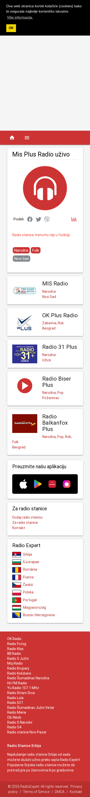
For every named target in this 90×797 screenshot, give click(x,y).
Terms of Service (36, 791)
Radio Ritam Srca (21, 693)
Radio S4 (14, 727)
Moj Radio (15, 663)
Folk (35, 250)
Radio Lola (15, 698)
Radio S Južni (18, 658)
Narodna (21, 250)
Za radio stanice (25, 522)
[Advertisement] (45, 83)
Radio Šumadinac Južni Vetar (30, 707)
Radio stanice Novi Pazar (26, 732)
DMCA (59, 791)
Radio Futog (16, 644)
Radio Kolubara (19, 673)
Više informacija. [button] (20, 17)
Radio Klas (15, 649)
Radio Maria (16, 712)
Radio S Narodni (19, 722)
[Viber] (47, 219)
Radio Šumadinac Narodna (28, 678)
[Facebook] (30, 219)
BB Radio (14, 653)
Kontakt (18, 528)
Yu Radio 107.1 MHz (23, 688)
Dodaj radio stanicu (27, 517)
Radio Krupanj (18, 668)
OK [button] (11, 28)
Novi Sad (21, 258)
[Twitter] (38, 219)
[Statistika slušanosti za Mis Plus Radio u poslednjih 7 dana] (74, 219)
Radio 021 (15, 702)
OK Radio (14, 638)
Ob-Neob (14, 717)
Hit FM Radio (17, 683)
